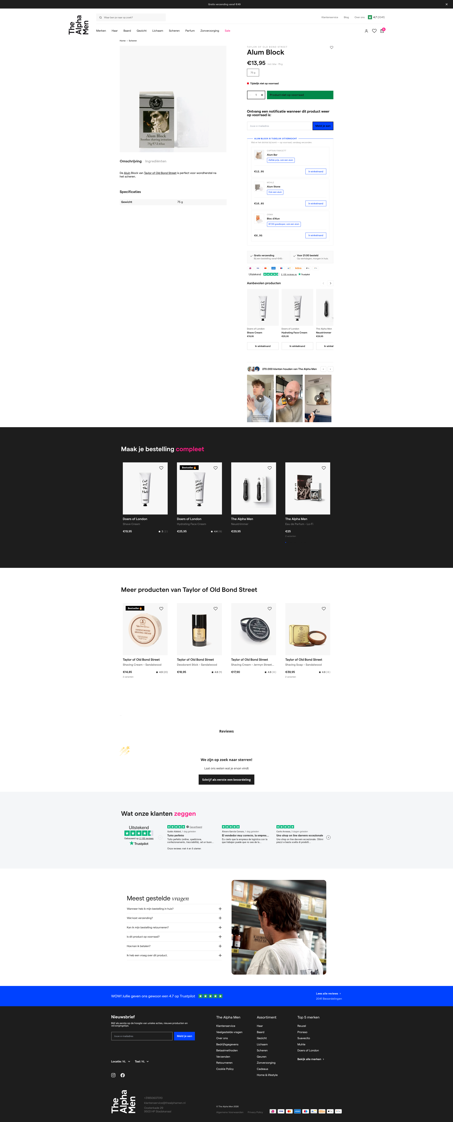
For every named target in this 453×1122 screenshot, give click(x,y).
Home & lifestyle (267, 1075)
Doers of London (308, 1050)
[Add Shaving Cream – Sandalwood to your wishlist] (161, 609)
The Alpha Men (228, 1017)
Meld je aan (323, 125)
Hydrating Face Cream (294, 332)
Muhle (301, 1044)
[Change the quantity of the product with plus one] (262, 95)
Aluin (127, 173)
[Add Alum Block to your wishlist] (331, 47)
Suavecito (303, 1038)
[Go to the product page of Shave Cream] (263, 307)
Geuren (261, 1056)
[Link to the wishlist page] (374, 30)
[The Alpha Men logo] (79, 25)
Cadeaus (262, 1069)
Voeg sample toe (296, 542)
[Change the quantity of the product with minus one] (250, 95)
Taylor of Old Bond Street (160, 173)
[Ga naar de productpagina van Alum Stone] (259, 187)
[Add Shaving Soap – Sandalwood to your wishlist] (323, 609)
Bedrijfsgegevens (227, 1044)
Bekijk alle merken (309, 1059)
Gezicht (262, 1038)
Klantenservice (225, 1026)
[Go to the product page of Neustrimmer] (332, 307)
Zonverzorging (266, 1062)
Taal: (138, 1061)
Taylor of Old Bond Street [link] (267, 47)
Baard (260, 1032)
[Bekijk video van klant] (260, 398)
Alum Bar (272, 154)
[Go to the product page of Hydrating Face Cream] (297, 307)
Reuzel (301, 1026)
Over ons (222, 1038)
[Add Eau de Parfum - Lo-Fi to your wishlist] (323, 468)
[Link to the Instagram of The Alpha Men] (113, 1075)
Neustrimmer (323, 332)
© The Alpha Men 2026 (227, 1106)
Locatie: (116, 1061)
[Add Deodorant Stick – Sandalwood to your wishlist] (215, 609)
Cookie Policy (225, 1069)
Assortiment (266, 1017)
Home (123, 41)
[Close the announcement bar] (446, 4)
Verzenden (223, 1056)
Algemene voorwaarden (229, 1112)
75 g (253, 72)
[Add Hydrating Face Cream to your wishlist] (215, 468)
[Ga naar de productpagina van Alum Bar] (259, 155)
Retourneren (224, 1062)
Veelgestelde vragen (229, 1032)
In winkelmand (315, 171)
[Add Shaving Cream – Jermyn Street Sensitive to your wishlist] (269, 609)
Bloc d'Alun (273, 218)
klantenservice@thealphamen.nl (165, 1103)
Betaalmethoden (227, 1050)
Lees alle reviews (327, 993)
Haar (260, 1026)
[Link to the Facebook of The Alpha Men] (123, 1075)
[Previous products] (323, 283)
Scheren (133, 41)
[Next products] (330, 283)
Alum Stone (273, 186)
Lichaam (262, 1044)
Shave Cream (254, 332)
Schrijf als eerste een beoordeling (226, 780)
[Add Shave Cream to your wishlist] (161, 468)
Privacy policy (255, 1112)
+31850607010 (153, 1098)
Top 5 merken (308, 1017)
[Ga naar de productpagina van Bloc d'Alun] (259, 219)
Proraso (302, 1032)
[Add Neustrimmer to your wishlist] (269, 468)
